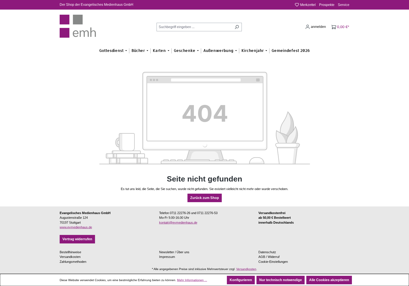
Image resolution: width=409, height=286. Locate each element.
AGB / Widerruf (268, 257)
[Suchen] (237, 27)
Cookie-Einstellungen (273, 261)
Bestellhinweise (70, 252)
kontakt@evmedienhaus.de (178, 222)
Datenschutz (267, 252)
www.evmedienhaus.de (76, 227)
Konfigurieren (241, 280)
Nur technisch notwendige (280, 280)
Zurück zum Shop (204, 198)
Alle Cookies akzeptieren (329, 280)
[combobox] (194, 27)
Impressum (167, 257)
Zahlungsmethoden (73, 261)
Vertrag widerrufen (77, 239)
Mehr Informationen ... (192, 280)
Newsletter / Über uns (174, 252)
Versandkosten (70, 257)
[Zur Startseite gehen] (78, 26)
